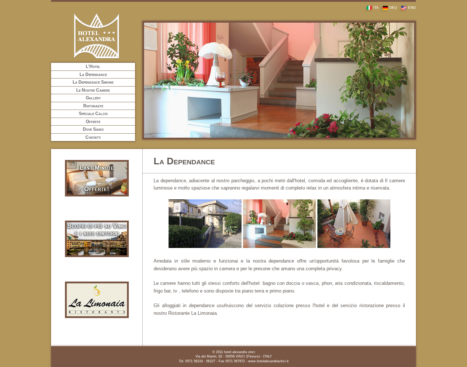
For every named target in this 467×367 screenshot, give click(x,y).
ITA (375, 7)
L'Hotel (93, 66)
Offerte (93, 121)
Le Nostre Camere (93, 90)
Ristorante (93, 106)
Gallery (93, 98)
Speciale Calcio (93, 113)
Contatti (93, 137)
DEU (393, 7)
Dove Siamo (93, 129)
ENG (412, 7)
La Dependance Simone (93, 82)
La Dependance (93, 74)
